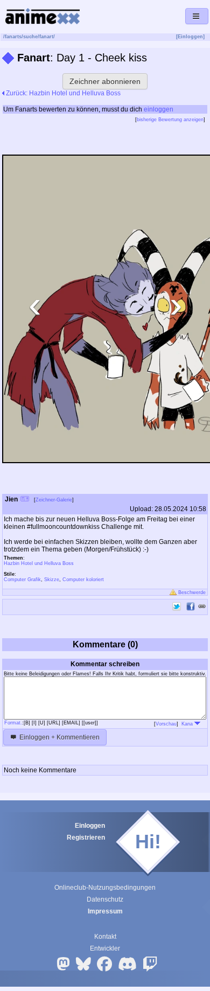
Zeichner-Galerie (54, 500)
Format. (13, 722)
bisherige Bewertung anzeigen (170, 119)
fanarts (13, 36)
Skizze (51, 579)
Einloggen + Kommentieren (59, 737)
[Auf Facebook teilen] (190, 606)
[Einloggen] (190, 36)
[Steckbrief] (24, 500)
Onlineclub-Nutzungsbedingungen (105, 887)
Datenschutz (105, 899)
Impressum (105, 911)
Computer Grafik (22, 579)
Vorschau (166, 724)
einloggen (158, 109)
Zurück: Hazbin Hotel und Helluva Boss (62, 93)
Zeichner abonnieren (105, 81)
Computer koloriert (83, 579)
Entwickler (105, 948)
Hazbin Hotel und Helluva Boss (39, 563)
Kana (187, 724)
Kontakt (105, 936)
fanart (46, 36)
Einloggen (90, 825)
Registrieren (86, 837)
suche (30, 36)
